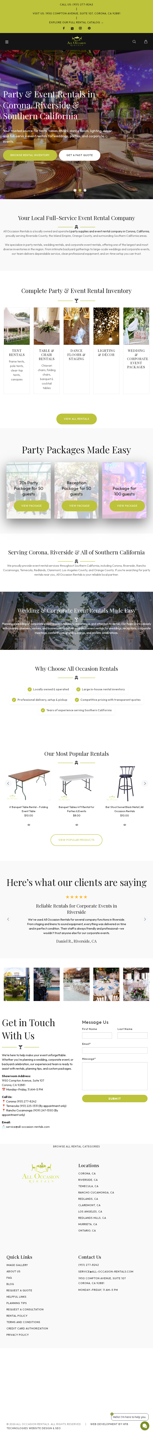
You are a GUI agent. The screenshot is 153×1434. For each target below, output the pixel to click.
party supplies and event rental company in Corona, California (110, 231)
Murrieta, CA (87, 1224)
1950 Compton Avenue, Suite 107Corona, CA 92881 (102, 1281)
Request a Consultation (25, 1309)
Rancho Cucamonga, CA (96, 1192)
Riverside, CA (88, 1180)
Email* (86, 1044)
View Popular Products (76, 840)
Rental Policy (17, 1315)
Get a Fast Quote (79, 155)
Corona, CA (87, 1173)
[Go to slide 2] (80, 190)
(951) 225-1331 (29, 1106)
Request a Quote (19, 1290)
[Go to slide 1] (75, 190)
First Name (89, 1029)
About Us (14, 1271)
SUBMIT (114, 1098)
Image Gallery (17, 1265)
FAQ (9, 1277)
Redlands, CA (88, 1199)
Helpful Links (16, 1296)
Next (144, 783)
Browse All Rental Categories (76, 1146)
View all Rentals (76, 419)
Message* (89, 1058)
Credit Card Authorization (27, 1328)
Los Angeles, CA (90, 1211)
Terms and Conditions (23, 1322)
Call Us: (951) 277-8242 (76, 4)
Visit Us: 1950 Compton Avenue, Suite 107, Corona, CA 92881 (76, 13)
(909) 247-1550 (43, 1110)
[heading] (115, 1022)
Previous (8, 783)
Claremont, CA (89, 1205)
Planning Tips (17, 1303)
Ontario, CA (87, 1230)
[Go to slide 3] (85, 190)
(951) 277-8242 (26, 1101)
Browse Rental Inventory (30, 155)
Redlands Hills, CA (92, 1218)
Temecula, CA (88, 1186)
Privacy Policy (18, 1334)
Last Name (125, 1029)
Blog (10, 1284)
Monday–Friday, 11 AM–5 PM (98, 1290)
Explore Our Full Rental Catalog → (76, 22)
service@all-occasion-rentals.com (28, 1127)
